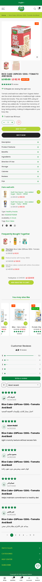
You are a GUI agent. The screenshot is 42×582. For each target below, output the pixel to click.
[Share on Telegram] (7, 226)
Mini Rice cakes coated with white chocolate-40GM (23, 265)
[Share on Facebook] (3, 226)
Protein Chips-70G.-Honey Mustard (19, 327)
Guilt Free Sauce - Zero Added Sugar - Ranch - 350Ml (22, 193)
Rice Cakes (10, 221)
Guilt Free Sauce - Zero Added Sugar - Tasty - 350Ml (22, 203)
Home (4, 15)
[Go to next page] (34, 535)
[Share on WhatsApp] (15, 226)
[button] (6, 84)
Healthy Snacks (12, 212)
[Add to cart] (38, 192)
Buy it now (21, 135)
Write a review (21, 378)
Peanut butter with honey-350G (18, 258)
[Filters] (4, 385)
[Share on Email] (11, 226)
